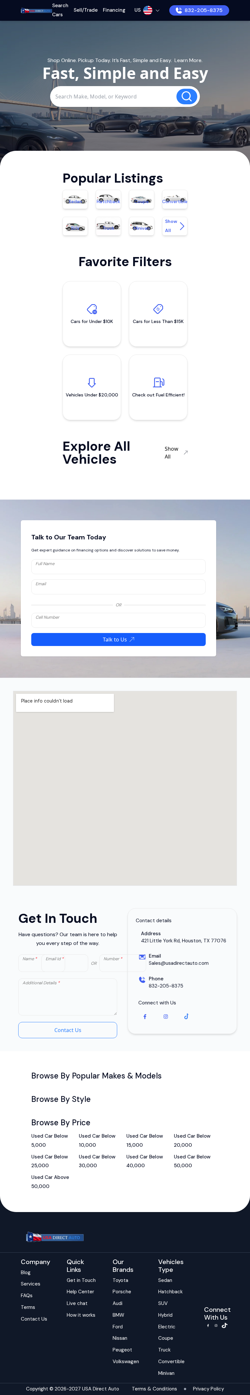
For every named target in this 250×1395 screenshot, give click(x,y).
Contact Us (67, 1030)
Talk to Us (115, 639)
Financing (114, 10)
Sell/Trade (86, 10)
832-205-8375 (204, 10)
